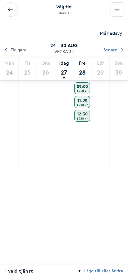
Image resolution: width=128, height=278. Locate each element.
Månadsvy (111, 33)
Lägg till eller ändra (103, 270)
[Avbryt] (11, 9)
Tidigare (18, 49)
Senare (110, 49)
